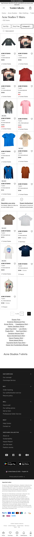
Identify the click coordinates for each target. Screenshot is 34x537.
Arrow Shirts (8, 324)
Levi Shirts (23, 329)
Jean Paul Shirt (11, 329)
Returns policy (8, 396)
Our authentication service (12, 393)
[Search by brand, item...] (4, 8)
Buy (4, 386)
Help (4, 420)
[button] (30, 8)
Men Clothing (23, 13)
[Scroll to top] (29, 314)
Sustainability (7, 439)
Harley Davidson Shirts (16, 326)
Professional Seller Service (12, 414)
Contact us (6, 426)
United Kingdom (12, 525)
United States (20, 525)
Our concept (7, 377)
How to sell (6, 405)
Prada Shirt (9, 331)
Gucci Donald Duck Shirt (16, 336)
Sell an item (7, 411)
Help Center (7, 423)
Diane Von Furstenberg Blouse (17, 345)
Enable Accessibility (17, 1)
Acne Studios (12, 13)
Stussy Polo (16, 319)
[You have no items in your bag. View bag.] (30, 8)
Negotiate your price (8, 203)
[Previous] (12, 314)
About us (6, 436)
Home (4, 13)
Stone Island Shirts (16, 340)
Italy (19, 527)
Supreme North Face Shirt (16, 343)
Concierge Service (9, 380)
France (5, 525)
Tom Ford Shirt (21, 331)
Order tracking (8, 390)
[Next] (22, 314)
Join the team (7, 444)
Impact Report (8, 441)
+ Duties (23, 238)
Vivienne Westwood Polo (16, 322)
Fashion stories (8, 447)
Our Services (8, 374)
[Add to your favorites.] (15, 54)
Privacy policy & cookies (16, 476)
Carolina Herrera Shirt (16, 333)
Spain (15, 527)
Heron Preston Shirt (16, 338)
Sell (4, 402)
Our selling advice (9, 408)
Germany (27, 525)
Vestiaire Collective (11, 432)
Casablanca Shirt (22, 324)
